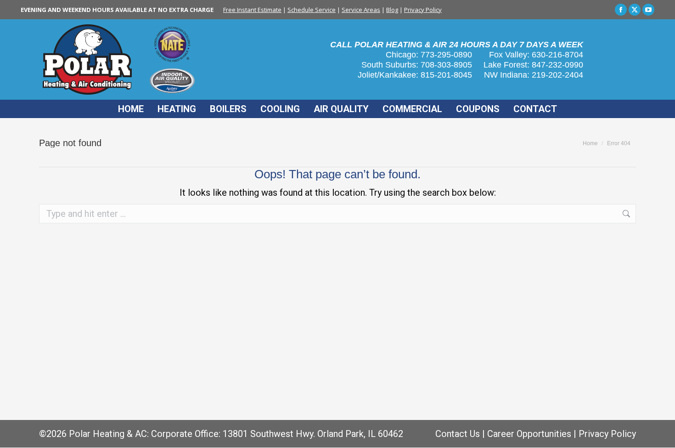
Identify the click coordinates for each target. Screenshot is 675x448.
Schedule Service (311, 10)
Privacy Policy (423, 10)
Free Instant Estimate (252, 10)
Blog (392, 10)
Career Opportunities (529, 433)
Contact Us (457, 433)
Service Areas (361, 10)
